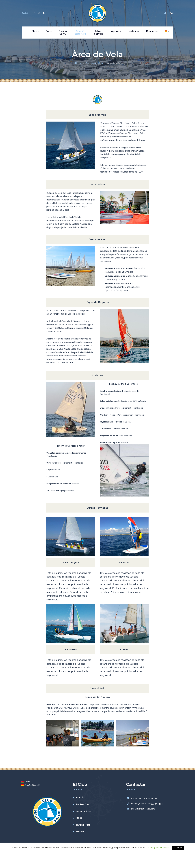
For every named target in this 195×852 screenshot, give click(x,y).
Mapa (79, 818)
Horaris (80, 797)
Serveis (80, 831)
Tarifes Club (83, 804)
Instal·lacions (83, 811)
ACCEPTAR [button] (178, 848)
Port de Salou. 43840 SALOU (144, 798)
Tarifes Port (83, 824)
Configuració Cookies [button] (158, 847)
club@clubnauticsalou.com (143, 809)
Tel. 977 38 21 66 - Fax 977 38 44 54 (147, 804)
